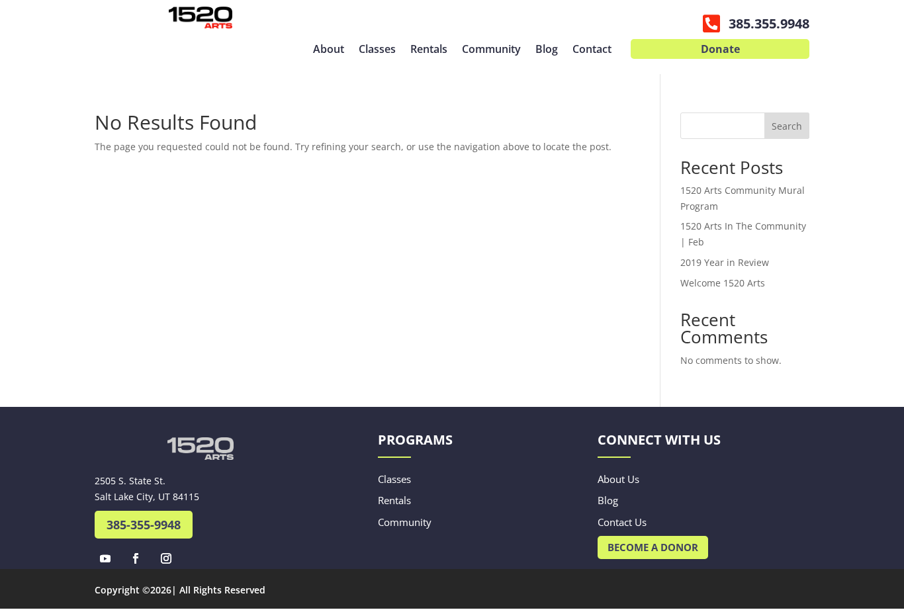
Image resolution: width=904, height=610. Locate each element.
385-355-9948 (144, 525)
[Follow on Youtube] (105, 558)
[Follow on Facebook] (135, 558)
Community (491, 50)
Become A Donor (653, 547)
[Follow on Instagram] (166, 558)
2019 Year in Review (724, 262)
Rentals (428, 50)
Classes (377, 50)
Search (787, 126)
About (328, 50)
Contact (591, 50)
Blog (546, 50)
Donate (720, 50)
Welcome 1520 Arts (722, 283)
